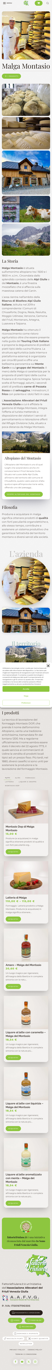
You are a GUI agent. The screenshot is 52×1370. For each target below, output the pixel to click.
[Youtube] (22, 1361)
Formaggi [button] (30, 778)
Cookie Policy (35, 1350)
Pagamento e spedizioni (27, 1313)
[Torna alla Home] (26, 3)
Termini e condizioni (26, 1354)
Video (17, 1320)
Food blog (36, 1320)
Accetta (26, 689)
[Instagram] (35, 1361)
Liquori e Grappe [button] (27, 782)
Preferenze (26, 703)
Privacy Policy (17, 1350)
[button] (48, 665)
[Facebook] (15, 1361)
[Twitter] (28, 1361)
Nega (26, 696)
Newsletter (26, 1344)
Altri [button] (17, 778)
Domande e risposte (27, 1333)
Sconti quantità (39, 1338)
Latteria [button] (9, 782)
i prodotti (13, 76)
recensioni (27, 1326)
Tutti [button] (7, 778)
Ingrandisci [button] (26, 100)
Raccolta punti (15, 1338)
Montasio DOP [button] (12, 786)
